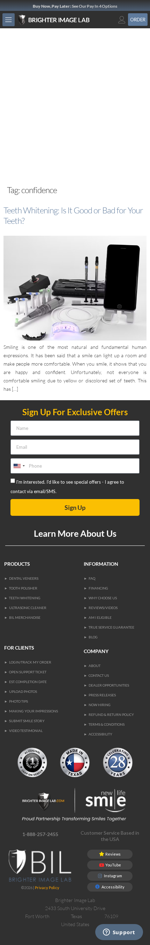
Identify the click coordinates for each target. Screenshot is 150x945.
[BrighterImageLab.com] (60, 20)
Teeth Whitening (24, 598)
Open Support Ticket (27, 672)
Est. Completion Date (28, 682)
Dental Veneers (23, 578)
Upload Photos (23, 691)
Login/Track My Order (30, 662)
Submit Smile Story (27, 721)
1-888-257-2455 (40, 834)
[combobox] (19, 466)
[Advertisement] (75, 107)
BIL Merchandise (24, 617)
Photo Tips (18, 701)
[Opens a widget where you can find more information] (119, 933)
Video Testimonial (26, 730)
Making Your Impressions (33, 711)
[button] (8, 19)
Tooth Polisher (23, 588)
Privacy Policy (47, 887)
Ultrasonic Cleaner (27, 608)
